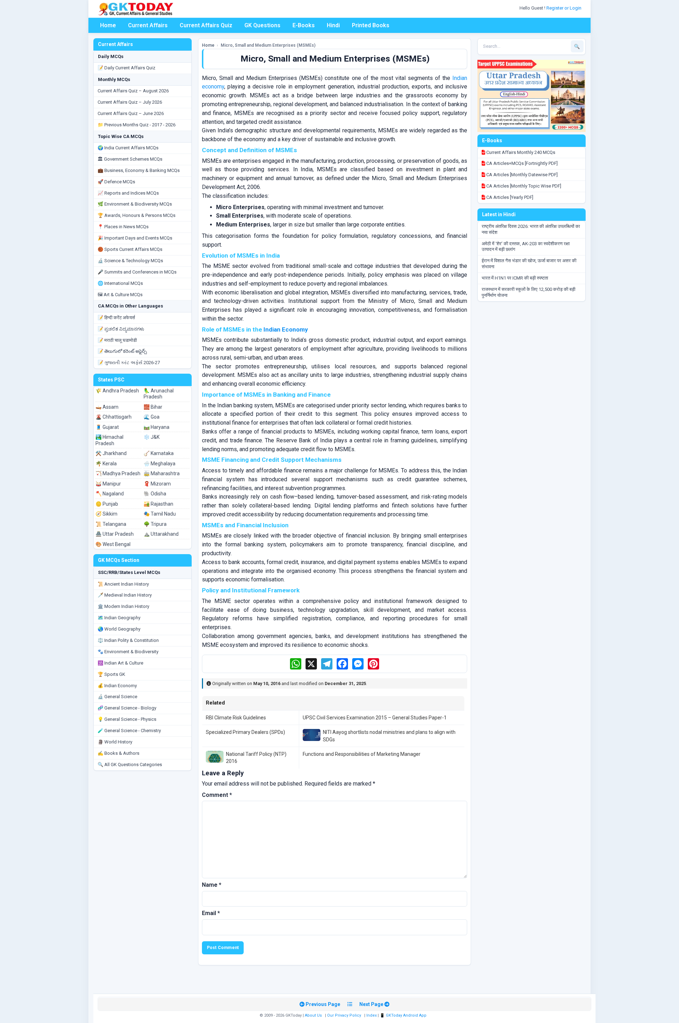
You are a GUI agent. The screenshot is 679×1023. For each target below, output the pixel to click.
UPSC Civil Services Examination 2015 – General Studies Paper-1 (375, 717)
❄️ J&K (151, 437)
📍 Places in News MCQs (123, 226)
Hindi (333, 25)
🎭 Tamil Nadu (160, 514)
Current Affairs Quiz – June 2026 (131, 113)
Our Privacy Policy (344, 1015)
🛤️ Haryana (156, 427)
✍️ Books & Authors (118, 753)
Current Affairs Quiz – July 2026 (130, 102)
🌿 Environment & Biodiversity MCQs (135, 204)
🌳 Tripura (155, 524)
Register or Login (564, 8)
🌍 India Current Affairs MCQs (128, 147)
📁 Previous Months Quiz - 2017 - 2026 (136, 124)
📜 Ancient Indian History (123, 584)
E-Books (303, 25)
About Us (313, 1015)
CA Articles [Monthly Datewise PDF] (521, 174)
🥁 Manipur (108, 484)
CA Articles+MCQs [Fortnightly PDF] (521, 163)
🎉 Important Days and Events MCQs (135, 238)
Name (211, 884)
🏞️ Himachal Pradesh (109, 440)
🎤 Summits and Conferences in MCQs (137, 272)
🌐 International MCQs (120, 283)
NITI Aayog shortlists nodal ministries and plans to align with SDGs (389, 735)
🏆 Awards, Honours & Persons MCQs (136, 215)
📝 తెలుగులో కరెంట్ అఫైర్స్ (122, 351)
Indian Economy (285, 329)
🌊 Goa (151, 417)
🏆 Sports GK (111, 674)
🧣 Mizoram (157, 484)
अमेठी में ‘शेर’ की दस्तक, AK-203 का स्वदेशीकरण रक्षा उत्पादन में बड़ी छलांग (526, 246)
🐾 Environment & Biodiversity (128, 651)
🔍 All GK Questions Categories (130, 764)
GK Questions (262, 25)
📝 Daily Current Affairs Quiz (126, 67)
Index (371, 1015)
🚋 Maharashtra (162, 473)
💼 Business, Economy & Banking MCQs (139, 170)
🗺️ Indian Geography (119, 617)
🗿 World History (115, 742)
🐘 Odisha (155, 493)
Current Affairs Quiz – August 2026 (133, 90)
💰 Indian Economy (117, 685)
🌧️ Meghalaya (159, 463)
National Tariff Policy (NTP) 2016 (256, 757)
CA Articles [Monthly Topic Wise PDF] (523, 186)
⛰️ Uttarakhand (161, 534)
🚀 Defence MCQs (116, 181)
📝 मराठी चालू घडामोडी (117, 340)
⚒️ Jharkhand (111, 453)
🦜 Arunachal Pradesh (159, 394)
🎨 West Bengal (112, 544)
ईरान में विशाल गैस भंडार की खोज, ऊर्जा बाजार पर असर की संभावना (529, 263)
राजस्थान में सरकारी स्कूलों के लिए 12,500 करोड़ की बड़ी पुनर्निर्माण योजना (528, 292)
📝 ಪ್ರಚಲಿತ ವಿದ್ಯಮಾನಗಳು (121, 329)
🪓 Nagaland (109, 493)
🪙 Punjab (106, 504)
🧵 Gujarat (107, 427)
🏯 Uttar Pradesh (114, 534)
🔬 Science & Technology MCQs (130, 260)
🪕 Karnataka (159, 453)
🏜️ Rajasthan (158, 504)
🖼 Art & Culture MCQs (120, 294)
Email (211, 913)
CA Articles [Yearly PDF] (509, 197)
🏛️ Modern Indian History (123, 606)
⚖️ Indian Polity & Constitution (128, 640)
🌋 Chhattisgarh (113, 417)
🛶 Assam (106, 407)
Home (108, 25)
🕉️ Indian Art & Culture (120, 663)
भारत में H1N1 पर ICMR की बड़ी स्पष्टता (515, 278)
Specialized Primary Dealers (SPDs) (245, 732)
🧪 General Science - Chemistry (129, 730)
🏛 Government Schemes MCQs (130, 159)
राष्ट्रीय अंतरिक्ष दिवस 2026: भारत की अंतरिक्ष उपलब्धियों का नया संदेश (531, 229)
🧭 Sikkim (106, 514)
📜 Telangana (110, 524)
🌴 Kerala (106, 463)
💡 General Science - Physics (127, 719)
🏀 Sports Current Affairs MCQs (130, 249)
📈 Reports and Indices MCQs (128, 193)
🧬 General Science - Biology (127, 708)
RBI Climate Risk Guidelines (236, 717)
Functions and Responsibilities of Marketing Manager (361, 754)
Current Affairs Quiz (206, 25)
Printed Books (370, 25)
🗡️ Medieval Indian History (125, 595)
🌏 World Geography (119, 629)
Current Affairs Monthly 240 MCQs (520, 152)
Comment (217, 795)
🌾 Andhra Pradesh (117, 390)
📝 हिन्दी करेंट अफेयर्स (116, 317)
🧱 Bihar (153, 407)
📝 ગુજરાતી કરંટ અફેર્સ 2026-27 (129, 362)
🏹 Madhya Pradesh (117, 473)
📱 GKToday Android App (404, 1015)
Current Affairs (148, 25)
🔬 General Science (117, 696)
